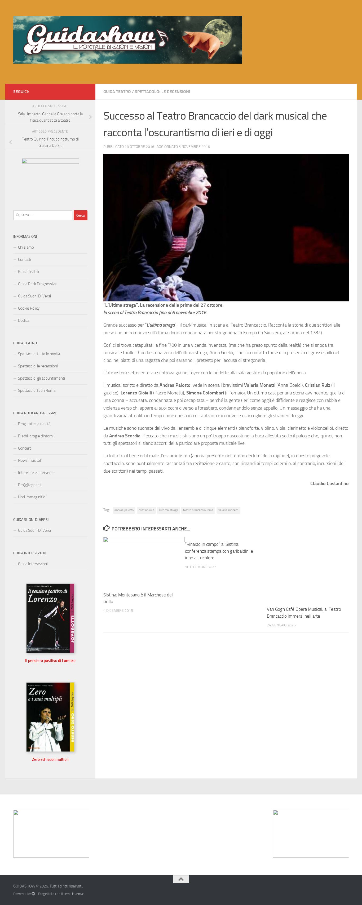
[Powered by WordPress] (33, 893)
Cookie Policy (28, 308)
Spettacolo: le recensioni (162, 91)
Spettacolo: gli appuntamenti (41, 378)
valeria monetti (228, 510)
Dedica (23, 320)
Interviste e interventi (36, 472)
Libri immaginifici (32, 497)
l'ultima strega (168, 510)
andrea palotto (124, 510)
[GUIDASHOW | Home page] (127, 40)
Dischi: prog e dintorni (36, 436)
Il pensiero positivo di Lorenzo (50, 660)
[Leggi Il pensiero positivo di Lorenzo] (50, 651)
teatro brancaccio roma (198, 510)
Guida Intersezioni (33, 563)
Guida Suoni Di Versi (34, 296)
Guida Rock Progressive (37, 284)
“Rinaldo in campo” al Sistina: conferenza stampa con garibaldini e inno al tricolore (219, 551)
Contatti (24, 259)
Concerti (25, 448)
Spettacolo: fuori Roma (36, 390)
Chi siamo (26, 247)
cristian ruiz (146, 510)
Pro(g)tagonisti (30, 484)
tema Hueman (74, 894)
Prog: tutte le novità (34, 423)
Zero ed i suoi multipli (50, 759)
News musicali (30, 460)
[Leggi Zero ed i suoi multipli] (50, 750)
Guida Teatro (117, 91)
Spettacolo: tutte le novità (39, 354)
